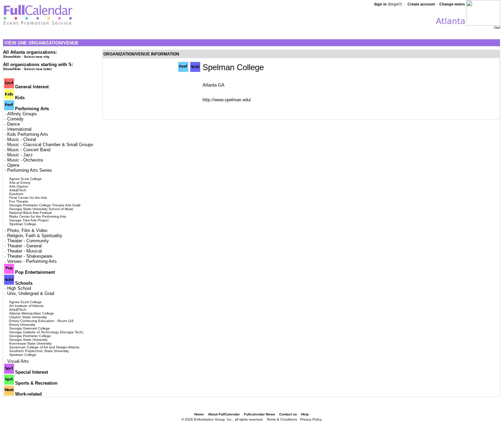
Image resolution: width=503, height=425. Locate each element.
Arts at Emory (19, 182)
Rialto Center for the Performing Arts (37, 216)
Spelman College (22, 224)
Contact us (288, 414)
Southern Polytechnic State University (39, 351)
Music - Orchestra (25, 160)
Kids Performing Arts (27, 134)
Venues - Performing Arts (32, 261)
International (19, 129)
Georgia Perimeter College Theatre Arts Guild (44, 205)
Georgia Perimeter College (30, 336)
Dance (13, 124)
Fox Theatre (18, 201)
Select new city (37, 57)
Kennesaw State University (30, 343)
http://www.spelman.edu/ (227, 99)
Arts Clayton (18, 186)
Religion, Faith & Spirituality (34, 235)
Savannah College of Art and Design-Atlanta (44, 347)
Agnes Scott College (25, 179)
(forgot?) (395, 4)
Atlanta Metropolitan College (31, 313)
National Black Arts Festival (30, 213)
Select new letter (38, 69)
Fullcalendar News (259, 414)
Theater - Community (28, 240)
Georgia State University (28, 340)
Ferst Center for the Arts (28, 197)
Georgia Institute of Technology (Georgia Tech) (46, 332)
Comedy (15, 118)
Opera (13, 165)
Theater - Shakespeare (29, 256)
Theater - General (24, 245)
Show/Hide (12, 57)
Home (199, 414)
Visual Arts (18, 361)
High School (19, 288)
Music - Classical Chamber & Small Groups (50, 144)
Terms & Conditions (282, 419)
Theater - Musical (24, 251)
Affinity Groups (22, 113)
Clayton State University (28, 317)
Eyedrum (16, 194)
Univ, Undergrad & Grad (30, 293)
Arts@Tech (17, 190)
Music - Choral (21, 139)
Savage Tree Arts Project (29, 220)
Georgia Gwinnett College (29, 328)
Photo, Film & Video (27, 230)
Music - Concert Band (28, 149)
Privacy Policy (311, 419)
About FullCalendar (224, 414)
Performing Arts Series (29, 170)
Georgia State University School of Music (41, 209)
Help (305, 414)
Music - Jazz (20, 154)
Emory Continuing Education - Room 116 (41, 321)
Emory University (22, 324)
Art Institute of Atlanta (26, 306)
